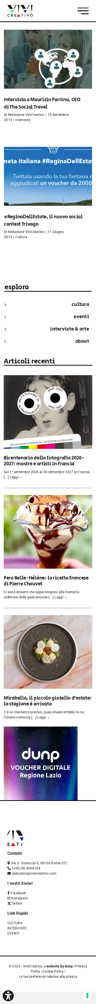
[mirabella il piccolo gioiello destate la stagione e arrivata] (48, 618)
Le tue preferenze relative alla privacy (48, 976)
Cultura (21, 237)
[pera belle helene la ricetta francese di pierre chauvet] (48, 498)
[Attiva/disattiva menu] (83, 11)
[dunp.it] (41, 729)
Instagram (19, 898)
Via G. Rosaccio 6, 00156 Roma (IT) (39, 863)
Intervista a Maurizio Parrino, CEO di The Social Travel (42, 103)
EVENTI (81, 316)
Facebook (18, 893)
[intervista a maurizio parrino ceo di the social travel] (48, 66)
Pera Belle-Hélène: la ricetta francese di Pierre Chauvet (46, 581)
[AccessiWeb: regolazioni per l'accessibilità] (8, 996)
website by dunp (60, 966)
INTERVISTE (17, 928)
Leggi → (16, 477)
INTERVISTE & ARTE (69, 329)
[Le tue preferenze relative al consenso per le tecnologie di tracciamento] (87, 995)
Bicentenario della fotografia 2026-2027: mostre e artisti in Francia (44, 461)
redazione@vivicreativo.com (34, 873)
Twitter (16, 903)
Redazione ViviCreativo (26, 115)
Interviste (22, 120)
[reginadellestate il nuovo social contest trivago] (48, 183)
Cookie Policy (53, 971)
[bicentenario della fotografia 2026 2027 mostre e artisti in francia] (48, 378)
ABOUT (82, 341)
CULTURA (80, 304)
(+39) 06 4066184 (26, 868)
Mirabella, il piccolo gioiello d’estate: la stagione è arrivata (48, 701)
